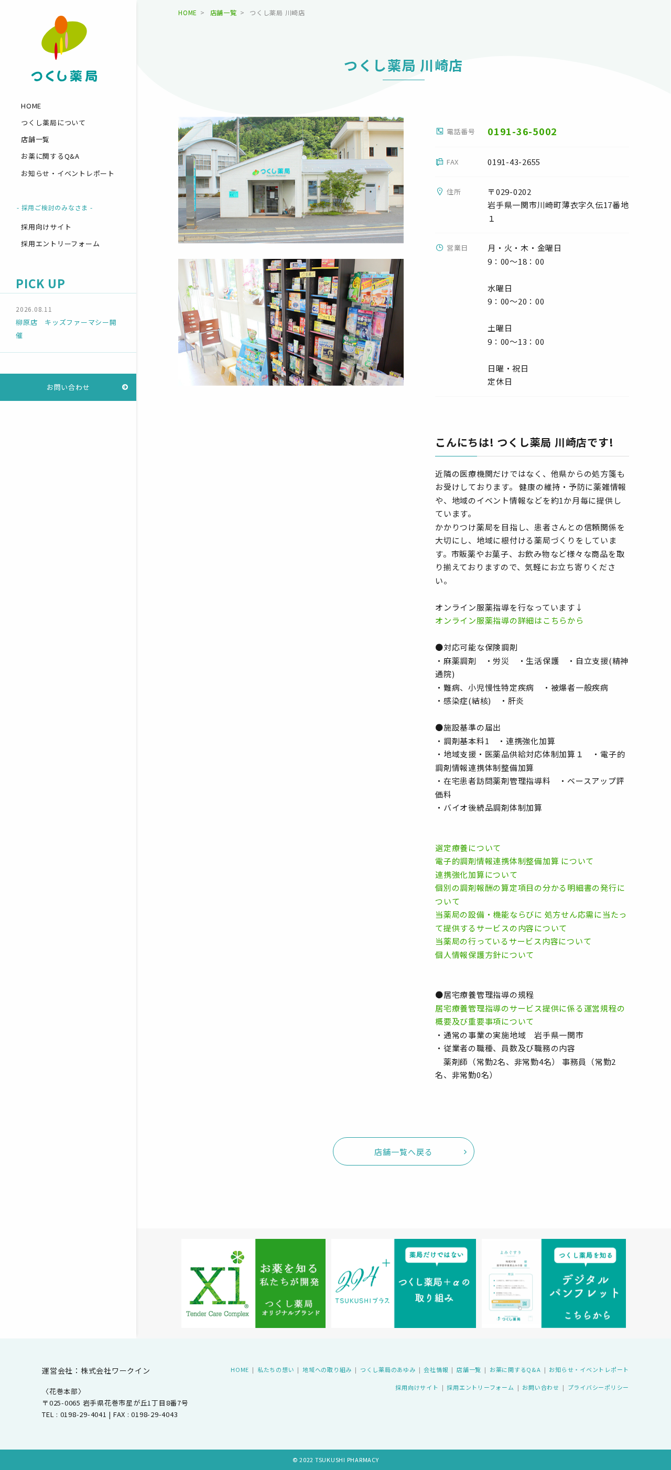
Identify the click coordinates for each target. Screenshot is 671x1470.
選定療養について (468, 847)
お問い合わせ (68, 387)
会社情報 (436, 1369)
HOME (31, 106)
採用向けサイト (46, 227)
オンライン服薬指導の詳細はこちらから (509, 620)
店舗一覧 (35, 139)
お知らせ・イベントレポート (68, 173)
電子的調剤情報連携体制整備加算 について (514, 860)
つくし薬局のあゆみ (388, 1369)
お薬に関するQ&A (50, 156)
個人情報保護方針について (484, 954)
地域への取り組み (327, 1369)
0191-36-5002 (522, 131)
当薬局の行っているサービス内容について (513, 940)
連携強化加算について (476, 874)
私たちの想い (276, 1369)
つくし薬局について (53, 122)
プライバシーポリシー (599, 1387)
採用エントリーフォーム (60, 243)
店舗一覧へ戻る (403, 1151)
